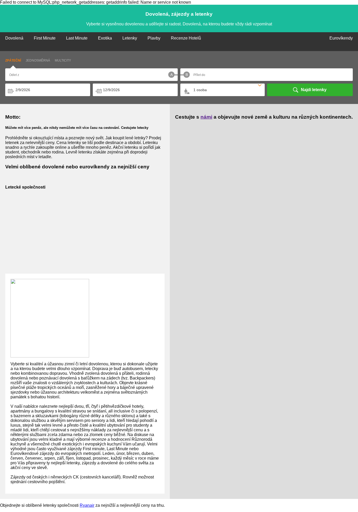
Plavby (154, 38)
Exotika (105, 38)
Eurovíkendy (341, 38)
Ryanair (87, 505)
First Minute (45, 38)
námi (206, 117)
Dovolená (14, 38)
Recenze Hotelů (186, 38)
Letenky (129, 38)
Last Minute (77, 38)
